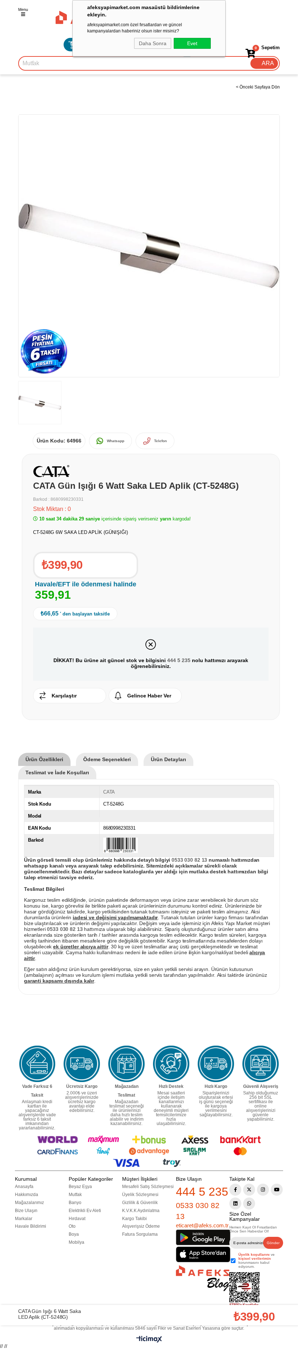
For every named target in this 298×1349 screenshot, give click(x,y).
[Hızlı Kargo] (216, 1064)
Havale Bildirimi (30, 1226)
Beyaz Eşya (80, 1186)
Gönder (273, 1243)
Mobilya (76, 1242)
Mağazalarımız (29, 1202)
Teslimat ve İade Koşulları (57, 772)
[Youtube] (277, 1190)
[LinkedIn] (235, 1203)
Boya (74, 1234)
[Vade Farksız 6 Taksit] (37, 1064)
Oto (72, 1226)
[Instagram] (263, 1190)
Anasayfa (24, 1186)
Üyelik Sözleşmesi (140, 1194)
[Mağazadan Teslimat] (126, 1064)
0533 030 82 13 (198, 1210)
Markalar (23, 1218)
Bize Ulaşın (26, 1210)
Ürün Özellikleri (44, 759)
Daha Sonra (152, 43)
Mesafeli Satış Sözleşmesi (148, 1186)
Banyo (75, 1202)
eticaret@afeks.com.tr (202, 1225)
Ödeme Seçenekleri (107, 759)
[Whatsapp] (249, 1203)
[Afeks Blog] (202, 1278)
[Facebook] (235, 1190)
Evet (192, 43)
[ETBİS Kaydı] (244, 1289)
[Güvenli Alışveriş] (260, 1064)
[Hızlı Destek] (171, 1064)
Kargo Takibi (134, 1218)
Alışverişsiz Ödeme (141, 1226)
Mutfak (75, 1194)
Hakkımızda (26, 1194)
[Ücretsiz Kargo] (82, 1064)
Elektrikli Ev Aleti (85, 1210)
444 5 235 (178, 660)
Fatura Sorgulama (140, 1234)
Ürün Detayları (168, 759)
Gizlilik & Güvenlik (140, 1202)
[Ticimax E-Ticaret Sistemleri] (149, 1341)
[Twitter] (249, 1190)
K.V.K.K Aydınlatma (141, 1210)
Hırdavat (77, 1218)
